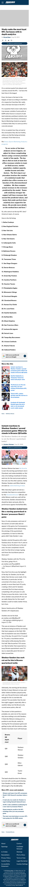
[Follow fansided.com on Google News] (25, 356)
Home (3, 413)
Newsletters (5, 855)
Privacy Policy (6, 858)
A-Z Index (4, 852)
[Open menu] (3, 2)
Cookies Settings (22, 864)
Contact (19, 843)
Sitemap (19, 852)
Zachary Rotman (9, 444)
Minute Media (10, 870)
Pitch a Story (21, 855)
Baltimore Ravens (10, 413)
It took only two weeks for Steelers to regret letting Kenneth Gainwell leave (14, 801)
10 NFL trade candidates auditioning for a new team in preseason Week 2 (15, 805)
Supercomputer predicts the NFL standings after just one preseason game (13, 811)
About (3, 843)
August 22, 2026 (6, 622)
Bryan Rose (7, 37)
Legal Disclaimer (22, 861)
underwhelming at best (17, 485)
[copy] (11, 40)
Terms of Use (21, 858)
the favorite (23, 468)
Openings (4, 846)
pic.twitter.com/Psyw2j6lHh (11, 564)
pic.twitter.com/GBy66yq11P (11, 618)
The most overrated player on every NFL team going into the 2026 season (15, 817)
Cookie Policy (5, 861)
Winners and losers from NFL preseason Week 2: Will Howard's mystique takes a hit (15, 795)
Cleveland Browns (12, 495)
